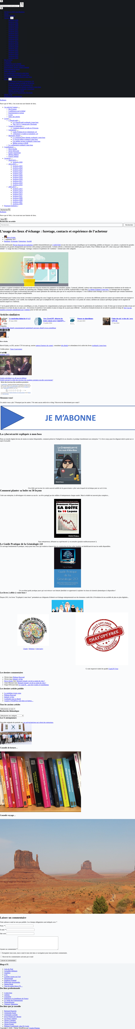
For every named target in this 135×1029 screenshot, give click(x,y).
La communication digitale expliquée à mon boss (29, 137)
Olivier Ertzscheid (10, 1022)
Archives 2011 (17, 196)
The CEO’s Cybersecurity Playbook (25, 124)
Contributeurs (8, 147)
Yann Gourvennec (16, 349)
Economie (14, 241)
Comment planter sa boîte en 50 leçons (25, 128)
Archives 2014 (17, 190)
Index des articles (14, 117)
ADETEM (4, 328)
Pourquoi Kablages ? (11, 206)
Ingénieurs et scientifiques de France (16, 998)
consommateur (18, 328)
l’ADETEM (56, 245)
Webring (31, 649)
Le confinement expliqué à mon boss (20, 145)
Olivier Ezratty (9, 1024)
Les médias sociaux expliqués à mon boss (26, 141)
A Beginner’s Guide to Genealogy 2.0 (25, 134)
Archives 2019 (17, 177)
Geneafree (7, 997)
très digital (64, 345)
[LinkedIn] (9, 330)
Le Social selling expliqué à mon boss (25, 139)
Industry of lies (18, 679)
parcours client (37, 328)
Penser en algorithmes (85, 318)
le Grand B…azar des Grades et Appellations (34, 685)
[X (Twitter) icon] (5, 353)
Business (7, 241)
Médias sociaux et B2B (20, 143)
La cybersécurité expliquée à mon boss (25, 122)
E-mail (3, 930)
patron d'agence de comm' (44, 345)
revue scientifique (49, 328)
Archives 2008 (17, 200)
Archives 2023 (17, 170)
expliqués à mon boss (99, 345)
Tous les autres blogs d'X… (13, 986)
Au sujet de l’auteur (10, 107)
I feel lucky (39, 649)
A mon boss (8, 993)
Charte (25, 649)
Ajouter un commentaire (8, 949)
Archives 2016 (17, 185)
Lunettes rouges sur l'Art (12, 977)
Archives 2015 (17, 189)
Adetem (6, 995)
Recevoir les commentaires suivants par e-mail (18, 957)
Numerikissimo (9, 1002)
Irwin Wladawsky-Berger (12, 1017)
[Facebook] (1, 330)
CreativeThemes (34, 1028)
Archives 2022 (17, 172)
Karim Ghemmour (14, 153)
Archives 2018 (17, 179)
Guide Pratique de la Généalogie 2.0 (25, 132)
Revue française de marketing (23, 245)
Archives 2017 (17, 181)
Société (29, 241)
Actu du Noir (8, 969)
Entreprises (22, 241)
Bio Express (12, 109)
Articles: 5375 (4, 354)
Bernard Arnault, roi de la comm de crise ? (31, 681)
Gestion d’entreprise (15, 126)
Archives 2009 (17, 198)
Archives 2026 (17, 162)
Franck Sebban (13, 156)
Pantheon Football (10, 980)
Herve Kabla (8, 681)
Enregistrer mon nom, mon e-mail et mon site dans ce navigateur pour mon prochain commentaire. (34, 953)
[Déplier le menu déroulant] (19, 107)
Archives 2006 (17, 204)
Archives (7, 158)
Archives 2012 (17, 194)
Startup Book (8, 984)
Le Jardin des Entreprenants (13, 1000)
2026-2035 (12, 160)
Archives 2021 (17, 173)
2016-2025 (12, 164)
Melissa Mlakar (13, 154)
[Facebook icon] (0, 353)
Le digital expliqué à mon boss (98, 289)
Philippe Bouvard (18, 677)
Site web (3, 933)
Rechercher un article (8, 221)
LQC (6, 975)
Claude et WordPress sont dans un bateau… (18, 701)
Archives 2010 (17, 183)
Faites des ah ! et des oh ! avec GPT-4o (122, 320)
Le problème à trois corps (12, 693)
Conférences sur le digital (16, 111)
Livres (10, 115)
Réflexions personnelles (12, 982)
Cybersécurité (13, 120)
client (10, 328)
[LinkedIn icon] (2, 353)
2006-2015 (12, 187)
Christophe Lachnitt (10, 1015)
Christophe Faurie (10, 1013)
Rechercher (129, 225)
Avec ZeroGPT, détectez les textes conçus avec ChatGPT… (54, 320)
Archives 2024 (17, 168)
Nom (2, 926)
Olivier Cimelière (10, 1020)
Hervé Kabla (12, 149)
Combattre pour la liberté (12, 699)
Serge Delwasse (13, 151)
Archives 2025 (17, 166)
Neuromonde (8, 978)
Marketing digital (14, 136)
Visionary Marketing (11, 1004)
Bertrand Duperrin (10, 1011)
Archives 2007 (17, 202)
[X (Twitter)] (4, 330)
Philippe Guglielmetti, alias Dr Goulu (16, 1026)
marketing (28, 328)
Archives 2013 (17, 192)
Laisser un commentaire (8, 960)
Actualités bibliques (10, 971)
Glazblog (7, 973)
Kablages (3, 100)
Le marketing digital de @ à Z (19, 318)
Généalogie (12, 130)
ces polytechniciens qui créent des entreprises (38, 722)
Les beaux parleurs (10, 1018)
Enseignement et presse (16, 113)
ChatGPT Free (113, 669)
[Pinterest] (6, 330)
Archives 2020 (17, 175)
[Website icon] (4, 353)
